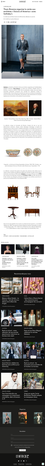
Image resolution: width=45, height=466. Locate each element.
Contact (15, 464)
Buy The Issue (35, 1)
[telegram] (16, 22)
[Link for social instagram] (23, 461)
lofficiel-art (30, 236)
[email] (4, 22)
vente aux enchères (14, 236)
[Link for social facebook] (21, 461)
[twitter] (12, 22)
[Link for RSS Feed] (26, 461)
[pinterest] (8, 22)
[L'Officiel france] (22, 2)
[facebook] (6, 22)
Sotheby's (6, 236)
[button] (43, 418)
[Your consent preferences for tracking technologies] (43, 464)
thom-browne (23, 236)
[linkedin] (10, 22)
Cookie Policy (29, 464)
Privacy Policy (27, 447)
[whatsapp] (14, 22)
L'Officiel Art (7, 6)
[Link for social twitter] (18, 461)
